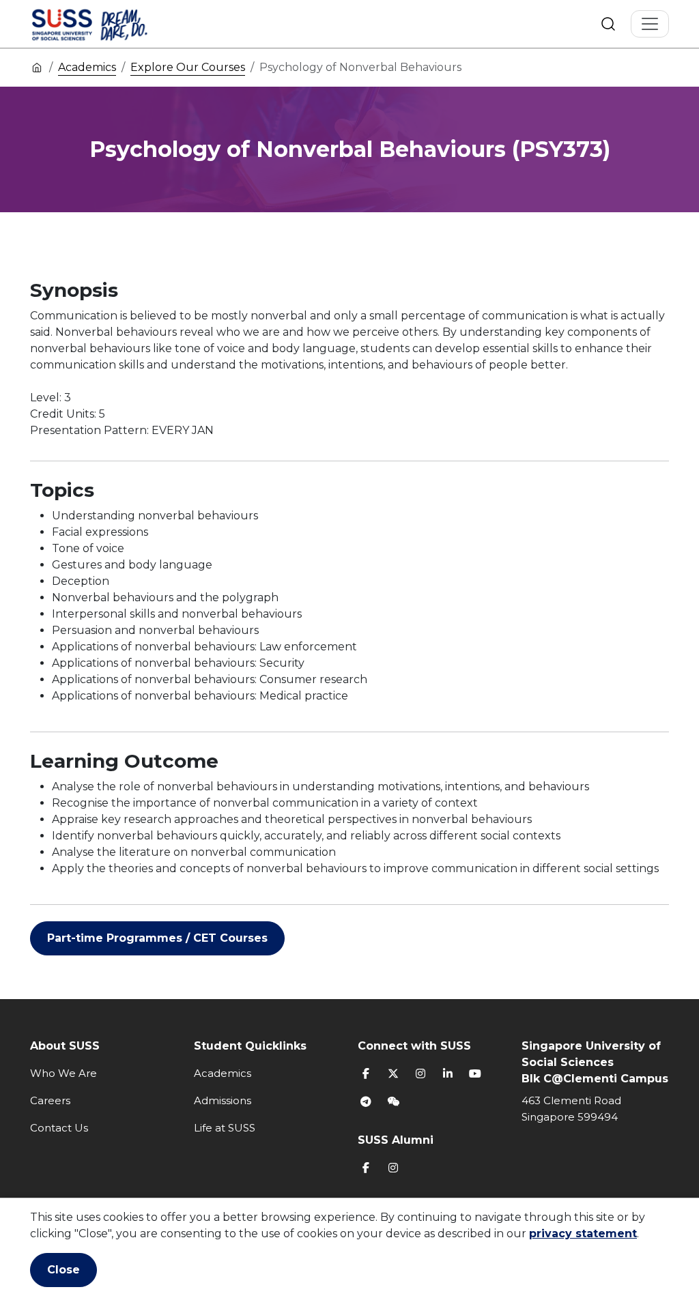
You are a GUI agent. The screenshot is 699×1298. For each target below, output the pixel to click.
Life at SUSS (224, 1127)
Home (37, 67)
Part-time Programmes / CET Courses (157, 938)
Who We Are (63, 1073)
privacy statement (583, 1233)
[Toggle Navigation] (650, 24)
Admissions (222, 1100)
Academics (87, 67)
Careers (50, 1100)
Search (608, 24)
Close (63, 1269)
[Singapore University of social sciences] (112, 24)
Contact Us (59, 1127)
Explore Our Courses (187, 67)
